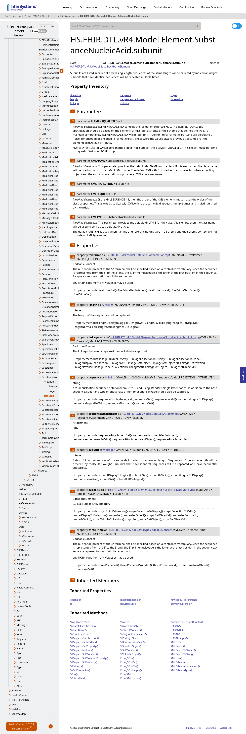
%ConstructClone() (81, 634)
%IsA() (74, 674)
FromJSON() (127, 658)
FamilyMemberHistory (55, 77)
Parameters (48, 260)
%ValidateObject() (130, 654)
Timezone (22, 662)
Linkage (46, 129)
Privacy (189, 727)
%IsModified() (78, 678)
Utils (21, 526)
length (74, 99)
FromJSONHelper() (131, 670)
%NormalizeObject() (131, 626)
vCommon (28, 536)
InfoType (22, 601)
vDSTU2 (26, 540)
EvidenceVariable (51, 63)
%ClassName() (78, 630)
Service (23, 512)
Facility (21, 568)
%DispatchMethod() (81, 650)
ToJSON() (176, 626)
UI (18, 671)
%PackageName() (130, 638)
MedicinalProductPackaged (57, 204)
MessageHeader (51, 218)
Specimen (47, 344)
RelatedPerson (50, 311)
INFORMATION (20, 699)
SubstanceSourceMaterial (56, 414)
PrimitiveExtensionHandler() (187, 622)
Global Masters (163, 7)
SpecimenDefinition (53, 349)
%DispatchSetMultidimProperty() (89, 658)
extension (75, 599)
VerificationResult (52, 461)
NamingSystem (50, 227)
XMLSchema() (178, 662)
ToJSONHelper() (179, 630)
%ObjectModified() (131, 630)
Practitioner (48, 283)
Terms (198, 727)
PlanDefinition (50, 278)
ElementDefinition (52, 44)
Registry (21, 639)
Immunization (50, 105)
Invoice (46, 124)
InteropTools (24, 606)
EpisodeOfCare (50, 58)
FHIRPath (22, 559)
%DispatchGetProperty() (84, 646)
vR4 (97, 16)
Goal (44, 82)
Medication (48, 152)
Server (25, 508)
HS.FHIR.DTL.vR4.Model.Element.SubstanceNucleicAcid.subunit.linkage (155, 337)
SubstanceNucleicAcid (129, 16)
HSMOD (16, 690)
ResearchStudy (50, 325)
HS (81, 16)
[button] (72, 111)
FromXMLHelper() (130, 678)
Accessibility (226, 727)
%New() (124, 622)
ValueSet (47, 456)
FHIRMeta (22, 550)
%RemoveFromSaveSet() (134, 642)
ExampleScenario (51, 68)
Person (46, 274)
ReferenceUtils (27, 503)
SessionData (29, 517)
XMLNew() (177, 658)
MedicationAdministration (57, 157)
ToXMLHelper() (179, 638)
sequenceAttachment (132, 99)
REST (24, 498)
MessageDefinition (52, 213)
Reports (21, 643)
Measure (47, 143)
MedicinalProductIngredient (58, 194)
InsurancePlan (50, 119)
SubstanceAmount (52, 372)
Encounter (47, 54)
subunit (145, 16)
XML (19, 685)
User (19, 676)
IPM (14, 704)
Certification (186, 7)
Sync (19, 653)
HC (18, 578)
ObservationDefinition (54, 241)
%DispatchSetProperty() (84, 662)
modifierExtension (130, 599)
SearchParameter (51, 339)
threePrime (177, 99)
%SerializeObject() (130, 646)
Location (47, 138)
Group (45, 91)
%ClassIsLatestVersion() (83, 626)
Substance (47, 367)
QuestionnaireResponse (55, 306)
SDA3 (35, 475)
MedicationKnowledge (54, 166)
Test (19, 657)
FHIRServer (23, 564)
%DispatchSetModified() (84, 654)
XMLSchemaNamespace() (185, 666)
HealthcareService (52, 96)
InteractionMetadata (30, 494)
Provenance (48, 297)
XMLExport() (178, 646)
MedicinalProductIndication (57, 189)
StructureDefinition (53, 353)
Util (19, 681)
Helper (23, 489)
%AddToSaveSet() (80, 622)
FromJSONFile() (129, 666)
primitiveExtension (181, 603)
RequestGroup (50, 316)
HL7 (19, 582)
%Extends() (76, 666)
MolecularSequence (53, 222)
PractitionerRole (51, 288)
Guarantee (211, 727)
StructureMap (49, 358)
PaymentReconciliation (55, 269)
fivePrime (75, 95)
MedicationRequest (53, 171)
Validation (27, 531)
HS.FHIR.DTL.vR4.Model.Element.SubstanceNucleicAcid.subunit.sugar (151, 490)
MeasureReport (50, 147)
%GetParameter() (80, 670)
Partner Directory (211, 7)
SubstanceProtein (52, 405)
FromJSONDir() (129, 662)
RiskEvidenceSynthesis (54, 335)
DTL (92, 16)
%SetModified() (129, 650)
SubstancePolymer (52, 400)
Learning (67, 7)
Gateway (22, 573)
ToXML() (175, 634)
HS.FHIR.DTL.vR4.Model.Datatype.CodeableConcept (137, 255)
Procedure (48, 292)
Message (22, 625)
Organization (49, 255)
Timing (46, 451)
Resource (42, 470)
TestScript (47, 447)
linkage (53, 386)
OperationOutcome (53, 250)
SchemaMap (19, 713)
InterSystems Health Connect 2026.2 (22, 16)
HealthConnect (25, 587)
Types (20, 667)
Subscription (49, 363)
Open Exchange (136, 7)
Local (20, 615)
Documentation (89, 7)
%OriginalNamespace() (133, 634)
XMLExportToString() (182, 654)
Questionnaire (50, 302)
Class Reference (49, 16)
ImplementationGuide (54, 115)
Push (19, 629)
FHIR (86, 16)
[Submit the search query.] (197, 26)
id (71, 603)
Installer (16, 709)
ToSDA (25, 522)
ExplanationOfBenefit (54, 73)
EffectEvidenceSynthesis (55, 40)
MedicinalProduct (52, 175)
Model (104, 16)
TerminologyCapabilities (55, 437)
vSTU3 (30, 480)
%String (110, 377)
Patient (46, 264)
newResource (128, 603)
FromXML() (126, 674)
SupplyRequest (50, 428)
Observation (49, 236)
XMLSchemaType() (181, 670)
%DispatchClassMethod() (84, 638)
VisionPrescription (52, 466)
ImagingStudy (50, 101)
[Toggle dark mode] (237, 26)
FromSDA (27, 484)
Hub (19, 592)
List (44, 133)
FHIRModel (23, 554)
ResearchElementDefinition (57, 320)
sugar (52, 391)
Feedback (243, 374)
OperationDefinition (53, 246)
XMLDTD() (176, 642)
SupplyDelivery (50, 423)
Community (112, 7)
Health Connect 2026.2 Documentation (22, 726)
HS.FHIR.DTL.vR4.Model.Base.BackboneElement (100, 66)
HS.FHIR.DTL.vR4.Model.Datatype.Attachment (150, 414)
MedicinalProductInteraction (58, 199)
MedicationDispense (53, 161)
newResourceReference (184, 599)
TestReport (48, 442)
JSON (19, 611)
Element (112, 16)
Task (44, 433)
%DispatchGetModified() (84, 642)
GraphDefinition (51, 87)
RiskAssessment (51, 330)
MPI (19, 620)
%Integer (107, 305)
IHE (19, 596)
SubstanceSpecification (55, 419)
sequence (125, 95)
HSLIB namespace (68, 16)
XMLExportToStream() (183, 650)
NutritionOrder (50, 232)
